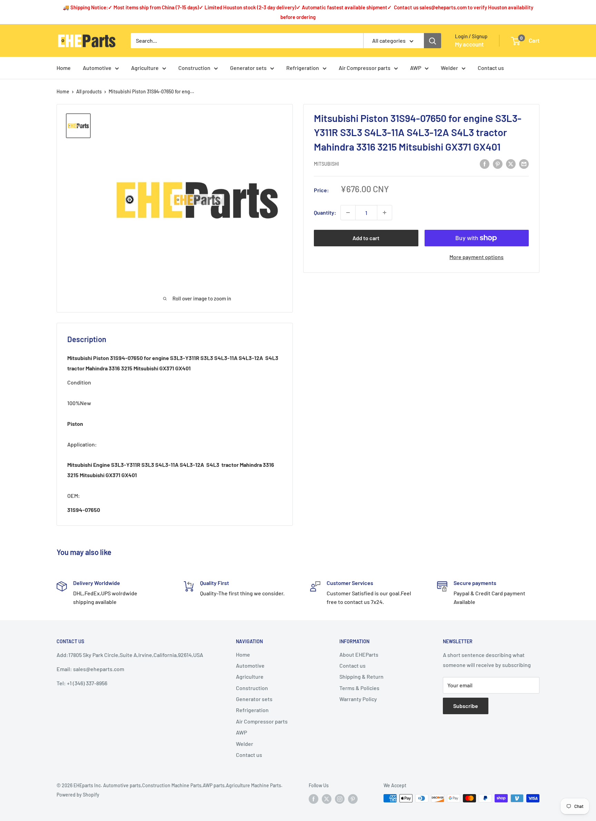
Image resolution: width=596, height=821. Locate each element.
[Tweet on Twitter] (511, 163)
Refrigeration (302, 67)
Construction (194, 67)
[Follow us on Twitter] (326, 799)
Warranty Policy (358, 699)
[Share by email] (524, 163)
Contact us (491, 67)
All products (89, 91)
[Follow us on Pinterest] (353, 799)
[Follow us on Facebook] (313, 799)
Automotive (97, 67)
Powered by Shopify (78, 795)
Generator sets (248, 67)
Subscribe (465, 705)
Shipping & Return (361, 676)
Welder (449, 67)
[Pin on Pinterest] (498, 163)
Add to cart (365, 238)
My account (469, 44)
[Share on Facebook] (484, 163)
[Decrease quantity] (348, 212)
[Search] (432, 40)
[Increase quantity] (384, 212)
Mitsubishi (326, 164)
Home (64, 67)
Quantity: (325, 212)
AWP (415, 67)
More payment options (476, 257)
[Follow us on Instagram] (340, 799)
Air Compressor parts (364, 67)
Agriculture (145, 67)
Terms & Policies (359, 688)
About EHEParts (358, 654)
